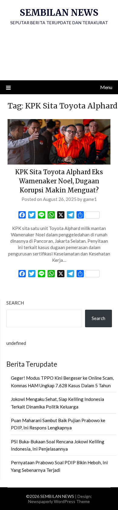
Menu (106, 87)
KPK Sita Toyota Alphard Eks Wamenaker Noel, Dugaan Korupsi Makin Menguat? (59, 181)
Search (15, 302)
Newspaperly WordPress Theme (59, 501)
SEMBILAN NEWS (59, 12)
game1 (90, 199)
